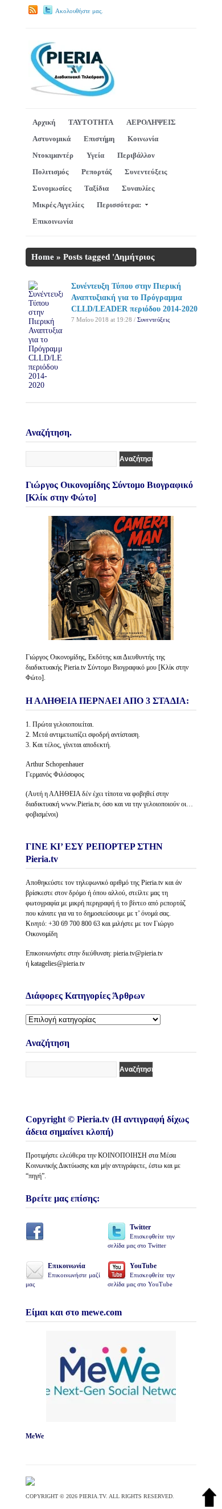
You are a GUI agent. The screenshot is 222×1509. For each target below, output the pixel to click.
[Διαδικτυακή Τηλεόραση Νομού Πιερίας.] (72, 95)
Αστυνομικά (51, 138)
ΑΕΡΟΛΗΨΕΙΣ (151, 122)
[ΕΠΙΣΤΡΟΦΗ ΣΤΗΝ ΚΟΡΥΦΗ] (209, 1504)
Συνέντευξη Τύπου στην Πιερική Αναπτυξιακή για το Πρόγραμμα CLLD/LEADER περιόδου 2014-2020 (134, 297)
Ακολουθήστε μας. (79, 10)
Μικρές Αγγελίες (58, 204)
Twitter (141, 1236)
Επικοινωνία (52, 221)
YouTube (141, 1274)
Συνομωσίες (51, 188)
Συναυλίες (138, 188)
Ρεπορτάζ (96, 171)
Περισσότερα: (119, 204)
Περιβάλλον (136, 155)
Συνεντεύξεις (146, 171)
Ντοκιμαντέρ (52, 155)
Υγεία (95, 155)
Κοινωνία (143, 138)
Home (42, 256)
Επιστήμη (99, 138)
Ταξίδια (96, 188)
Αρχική (43, 122)
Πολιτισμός (50, 171)
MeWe (35, 1436)
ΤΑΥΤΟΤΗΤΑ (90, 122)
